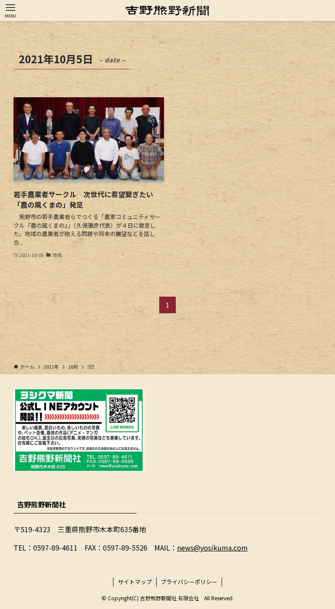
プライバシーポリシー (189, 582)
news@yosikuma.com (212, 547)
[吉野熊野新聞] (167, 10)
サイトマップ (135, 582)
